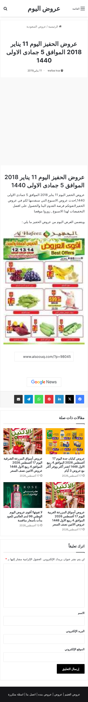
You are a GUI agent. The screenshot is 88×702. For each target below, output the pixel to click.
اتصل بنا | (30, 694)
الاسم (81, 613)
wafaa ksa (54, 70)
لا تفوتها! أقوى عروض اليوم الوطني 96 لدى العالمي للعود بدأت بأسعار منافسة (24, 516)
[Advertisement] (44, 121)
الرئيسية (53, 26)
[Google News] (44, 382)
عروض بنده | (45, 694)
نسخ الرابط (44, 366)
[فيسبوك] (80, 399)
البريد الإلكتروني (75, 631)
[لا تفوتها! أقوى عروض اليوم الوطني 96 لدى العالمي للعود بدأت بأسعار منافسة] (22, 495)
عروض (58, 694)
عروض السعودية (36, 26)
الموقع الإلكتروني (75, 649)
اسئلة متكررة (16, 694)
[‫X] (69, 399)
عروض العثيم (72, 694)
